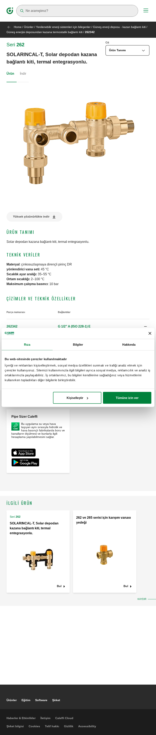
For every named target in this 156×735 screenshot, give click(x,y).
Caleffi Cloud (64, 718)
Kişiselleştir (75, 398)
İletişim (45, 718)
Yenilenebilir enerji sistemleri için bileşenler (63, 27)
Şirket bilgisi (15, 726)
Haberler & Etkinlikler (21, 718)
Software (41, 700)
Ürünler (29, 27)
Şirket (56, 700)
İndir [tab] (23, 73)
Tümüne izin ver (127, 398)
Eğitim (26, 700)
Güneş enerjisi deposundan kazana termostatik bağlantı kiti (44, 32)
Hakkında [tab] (129, 344)
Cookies (34, 726)
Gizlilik (68, 726)
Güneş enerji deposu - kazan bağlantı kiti (119, 27)
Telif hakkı (52, 726)
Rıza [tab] (27, 344)
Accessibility (87, 726)
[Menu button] (146, 11)
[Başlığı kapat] (149, 333)
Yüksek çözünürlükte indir (31, 216)
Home (18, 27)
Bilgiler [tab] (78, 344)
